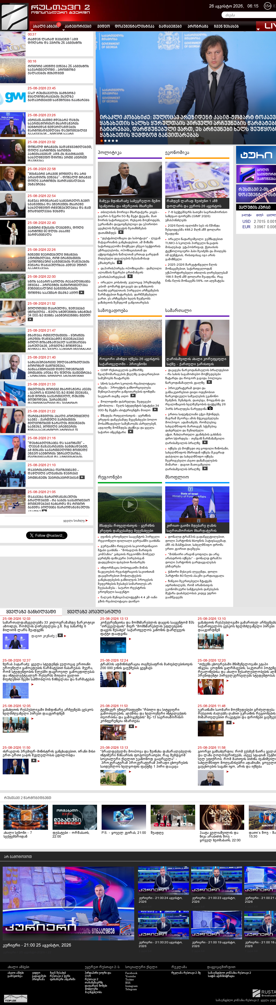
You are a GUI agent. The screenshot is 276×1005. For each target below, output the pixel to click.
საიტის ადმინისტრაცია (221, 976)
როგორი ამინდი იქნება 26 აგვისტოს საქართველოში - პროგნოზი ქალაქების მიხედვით (129, 364)
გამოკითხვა (15, 976)
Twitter (129, 979)
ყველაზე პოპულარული (94, 612)
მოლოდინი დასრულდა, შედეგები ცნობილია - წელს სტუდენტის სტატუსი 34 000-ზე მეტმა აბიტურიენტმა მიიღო (128, 406)
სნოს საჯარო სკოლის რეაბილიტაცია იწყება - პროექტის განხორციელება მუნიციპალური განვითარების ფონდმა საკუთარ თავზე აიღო (127, 390)
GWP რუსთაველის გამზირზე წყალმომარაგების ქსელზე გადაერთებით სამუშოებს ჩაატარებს (128, 374)
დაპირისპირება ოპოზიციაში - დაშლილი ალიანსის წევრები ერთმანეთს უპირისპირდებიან (129, 273)
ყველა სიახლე (74, 520)
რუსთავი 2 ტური (60, 976)
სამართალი (178, 310)
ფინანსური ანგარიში (62, 979)
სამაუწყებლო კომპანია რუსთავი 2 (229, 973)
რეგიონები (110, 477)
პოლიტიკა (110, 152)
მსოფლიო (177, 477)
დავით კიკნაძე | (44, 636)
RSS (127, 982)
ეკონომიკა (177, 152)
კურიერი (9, 952)
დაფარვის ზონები (96, 986)
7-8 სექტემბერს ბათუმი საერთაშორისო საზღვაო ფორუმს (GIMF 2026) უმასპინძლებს (196, 216)
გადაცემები (170, 27)
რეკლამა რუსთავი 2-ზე (186, 973)
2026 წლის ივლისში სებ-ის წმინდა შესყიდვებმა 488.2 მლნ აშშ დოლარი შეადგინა (192, 230)
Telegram (131, 989)
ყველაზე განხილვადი (31, 612)
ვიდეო (103, 27)
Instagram (131, 986)
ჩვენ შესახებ (226, 27)
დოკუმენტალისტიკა (134, 27)
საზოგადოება (113, 310)
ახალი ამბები (16, 973)
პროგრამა (198, 27)
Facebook (131, 973)
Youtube (130, 976)
